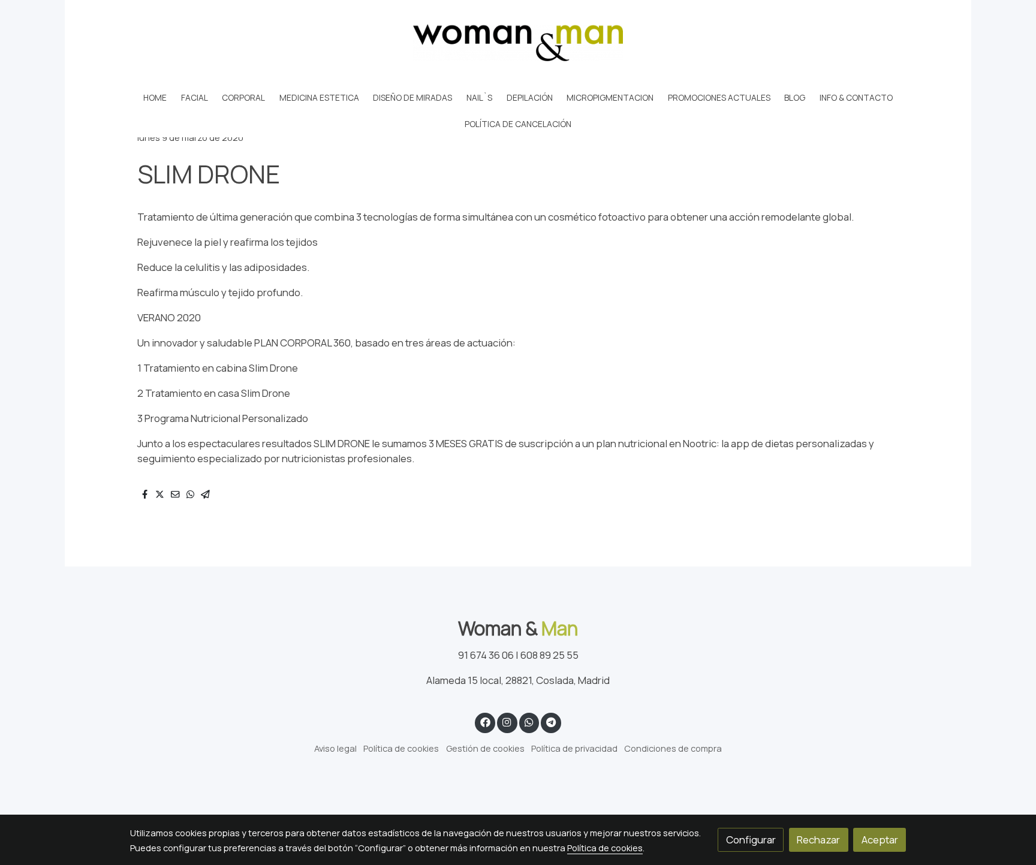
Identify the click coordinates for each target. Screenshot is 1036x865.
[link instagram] (507, 721)
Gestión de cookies (485, 748)
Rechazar (818, 839)
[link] (518, 42)
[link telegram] (551, 721)
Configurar (751, 839)
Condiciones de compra (673, 748)
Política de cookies (401, 748)
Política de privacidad (574, 748)
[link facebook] (485, 721)
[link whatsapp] (528, 721)
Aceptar (880, 839)
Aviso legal (335, 748)
